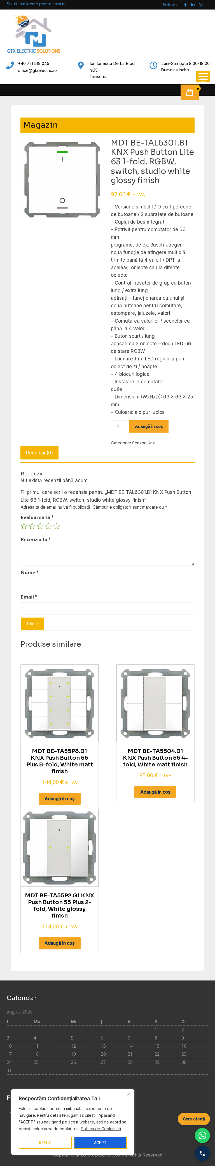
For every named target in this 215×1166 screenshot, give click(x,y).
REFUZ (45, 1142)
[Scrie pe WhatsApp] (202, 1135)
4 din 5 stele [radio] (48, 526)
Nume (30, 572)
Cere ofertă (194, 1118)
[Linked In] (192, 4)
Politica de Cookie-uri (101, 1128)
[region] (72, 1122)
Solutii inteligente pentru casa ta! (36, 3)
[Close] (128, 1094)
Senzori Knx (143, 442)
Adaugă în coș (149, 426)
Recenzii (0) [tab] (39, 453)
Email (29, 596)
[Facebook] (185, 4)
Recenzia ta (36, 539)
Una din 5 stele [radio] (24, 526)
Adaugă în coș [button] (60, 798)
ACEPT (100, 1142)
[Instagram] (200, 4)
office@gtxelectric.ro (37, 70)
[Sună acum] (202, 1153)
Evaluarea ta (37, 517)
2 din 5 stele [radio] (32, 526)
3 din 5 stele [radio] (40, 526)
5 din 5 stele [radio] (56, 526)
